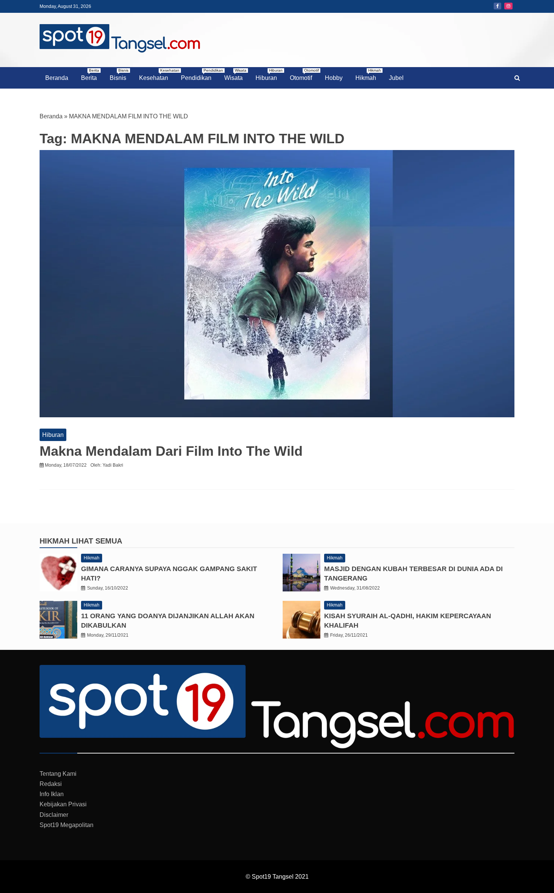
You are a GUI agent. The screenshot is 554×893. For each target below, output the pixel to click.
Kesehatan (156, 74)
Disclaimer (54, 815)
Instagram (508, 6)
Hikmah (368, 74)
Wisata (235, 74)
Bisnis (119, 74)
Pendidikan (199, 74)
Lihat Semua (97, 541)
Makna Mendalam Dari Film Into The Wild (171, 451)
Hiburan (269, 74)
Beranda (56, 78)
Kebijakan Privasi (63, 804)
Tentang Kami (58, 773)
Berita (90, 74)
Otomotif (304, 74)
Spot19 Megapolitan (66, 825)
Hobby (334, 78)
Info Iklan (52, 794)
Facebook (497, 6)
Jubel (396, 78)
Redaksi (51, 784)
